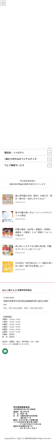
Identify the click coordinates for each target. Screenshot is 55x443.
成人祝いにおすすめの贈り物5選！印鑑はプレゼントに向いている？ (33, 247)
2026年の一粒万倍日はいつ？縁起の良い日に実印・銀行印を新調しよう (34, 264)
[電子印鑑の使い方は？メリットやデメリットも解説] (7, 216)
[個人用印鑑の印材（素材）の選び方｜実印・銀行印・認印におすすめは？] (7, 200)
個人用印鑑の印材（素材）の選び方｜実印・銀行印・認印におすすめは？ (33, 197)
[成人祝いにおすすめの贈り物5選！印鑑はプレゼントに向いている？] (7, 250)
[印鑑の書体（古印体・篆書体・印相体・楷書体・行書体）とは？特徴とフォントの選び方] (7, 233)
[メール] (5, 351)
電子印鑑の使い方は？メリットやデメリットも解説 (33, 214)
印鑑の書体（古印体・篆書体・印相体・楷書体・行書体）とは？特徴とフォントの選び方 (33, 232)
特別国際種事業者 (27, 181)
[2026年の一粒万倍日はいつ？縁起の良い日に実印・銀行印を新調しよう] (7, 267)
